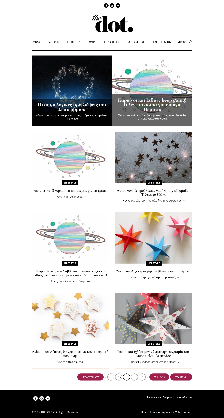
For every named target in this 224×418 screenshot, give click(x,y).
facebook (106, 5)
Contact (118, 5)
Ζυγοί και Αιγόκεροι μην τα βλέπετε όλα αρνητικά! (154, 271)
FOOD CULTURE (135, 42)
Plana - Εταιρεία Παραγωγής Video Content (166, 412)
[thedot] (112, 23)
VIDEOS (182, 42)
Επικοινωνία (154, 397)
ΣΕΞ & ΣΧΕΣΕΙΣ (111, 42)
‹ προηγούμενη (90, 377)
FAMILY (91, 42)
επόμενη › (159, 377)
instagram (112, 5)
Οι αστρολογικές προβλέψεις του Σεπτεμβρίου (72, 107)
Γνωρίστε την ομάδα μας (177, 397)
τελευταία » (181, 377)
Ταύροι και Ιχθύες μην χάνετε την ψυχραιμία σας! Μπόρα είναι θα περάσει (154, 354)
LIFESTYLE (70, 182)
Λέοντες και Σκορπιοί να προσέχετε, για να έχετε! (70, 191)
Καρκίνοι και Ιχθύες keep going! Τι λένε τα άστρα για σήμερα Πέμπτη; (152, 105)
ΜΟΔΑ (36, 42)
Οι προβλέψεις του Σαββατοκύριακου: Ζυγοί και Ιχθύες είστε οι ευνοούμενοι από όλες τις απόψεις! (70, 273)
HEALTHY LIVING (161, 42)
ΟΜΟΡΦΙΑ (53, 42)
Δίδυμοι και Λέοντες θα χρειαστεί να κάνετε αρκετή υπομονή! (70, 354)
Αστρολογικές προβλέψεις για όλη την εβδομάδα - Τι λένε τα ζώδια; (154, 192)
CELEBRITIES (73, 42)
